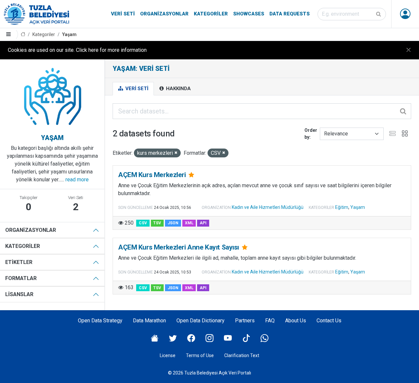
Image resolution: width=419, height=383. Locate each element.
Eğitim (341, 207)
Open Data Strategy (100, 320)
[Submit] (379, 14)
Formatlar (21, 278)
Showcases (248, 14)
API (203, 223)
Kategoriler (211, 14)
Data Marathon (149, 320)
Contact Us (329, 320)
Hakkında (178, 88)
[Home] (23, 34)
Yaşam (69, 34)
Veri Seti (123, 14)
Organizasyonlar (164, 14)
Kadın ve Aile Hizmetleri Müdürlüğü (267, 207)
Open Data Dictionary (200, 320)
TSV (157, 223)
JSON (173, 223)
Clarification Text (241, 355)
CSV (143, 223)
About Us (295, 320)
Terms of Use (200, 355)
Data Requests (289, 14)
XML (189, 223)
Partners (245, 320)
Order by (310, 134)
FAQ (270, 320)
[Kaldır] (175, 153)
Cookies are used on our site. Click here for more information (77, 50)
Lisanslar (19, 294)
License (167, 355)
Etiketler (18, 262)
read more (77, 179)
